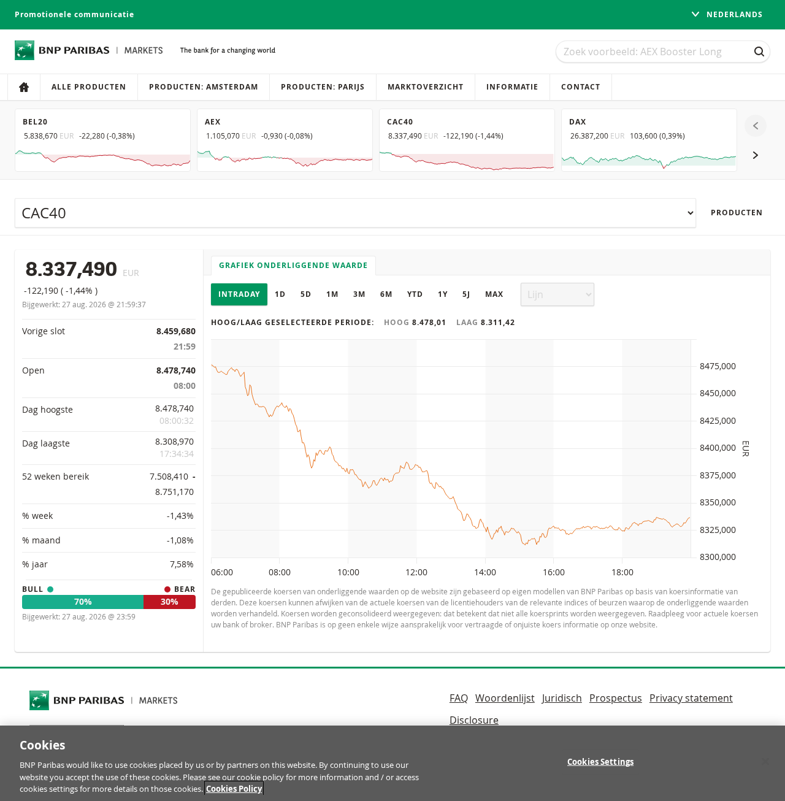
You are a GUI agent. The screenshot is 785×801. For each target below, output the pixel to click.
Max (494, 294)
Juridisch (562, 698)
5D (306, 294)
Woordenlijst (505, 698)
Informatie (512, 87)
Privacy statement (691, 698)
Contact (580, 87)
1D (280, 294)
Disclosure (474, 720)
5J (466, 294)
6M (386, 294)
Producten (737, 212)
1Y (443, 294)
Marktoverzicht (426, 87)
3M (359, 294)
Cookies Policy (234, 788)
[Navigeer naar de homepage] (89, 50)
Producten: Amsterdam (203, 87)
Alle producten (89, 87)
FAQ (459, 698)
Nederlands (733, 14)
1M (332, 294)
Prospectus (615, 698)
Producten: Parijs (323, 87)
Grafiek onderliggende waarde (293, 265)
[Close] (765, 761)
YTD (415, 294)
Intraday (239, 294)
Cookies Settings (600, 761)
